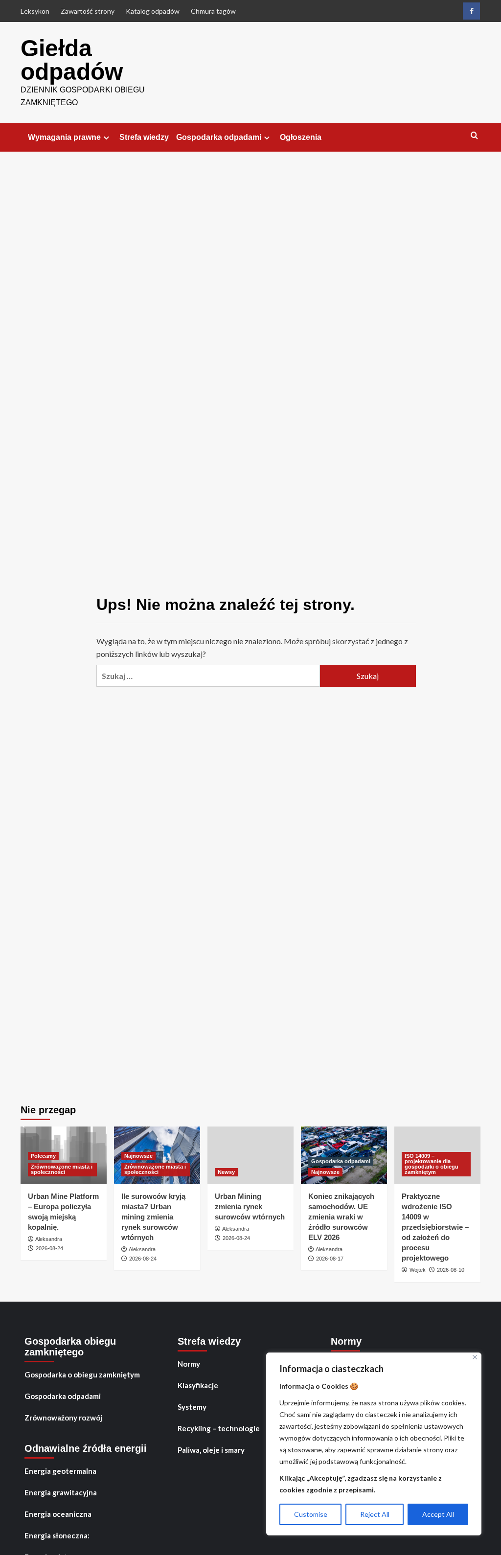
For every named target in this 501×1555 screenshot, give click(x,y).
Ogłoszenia (300, 137)
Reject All (374, 1514)
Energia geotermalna (60, 1470)
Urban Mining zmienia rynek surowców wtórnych (250, 1206)
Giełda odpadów (72, 60)
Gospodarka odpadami (218, 137)
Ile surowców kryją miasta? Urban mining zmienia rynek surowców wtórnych (153, 1216)
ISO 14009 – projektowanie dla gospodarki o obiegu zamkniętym (431, 1164)
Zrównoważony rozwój (63, 1417)
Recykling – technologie (219, 1428)
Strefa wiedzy (144, 137)
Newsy (226, 1172)
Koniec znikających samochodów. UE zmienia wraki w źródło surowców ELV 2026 (341, 1216)
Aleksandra (48, 1239)
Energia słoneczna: (57, 1535)
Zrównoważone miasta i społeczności (61, 1169)
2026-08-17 (329, 1259)
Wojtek (418, 1270)
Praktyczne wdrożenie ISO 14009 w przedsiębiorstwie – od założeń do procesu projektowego (435, 1227)
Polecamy (43, 1156)
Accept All (438, 1514)
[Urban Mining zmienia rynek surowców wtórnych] (250, 1155)
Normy (189, 1363)
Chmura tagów (213, 11)
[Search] (474, 135)
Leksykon (35, 11)
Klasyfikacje (198, 1385)
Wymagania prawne (64, 137)
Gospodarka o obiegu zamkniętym (82, 1374)
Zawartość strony (87, 11)
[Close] (475, 1357)
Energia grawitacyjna (60, 1492)
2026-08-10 (450, 1270)
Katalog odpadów (153, 11)
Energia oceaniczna (57, 1514)
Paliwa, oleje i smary (211, 1449)
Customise (310, 1514)
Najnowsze (138, 1156)
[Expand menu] (106, 138)
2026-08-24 (49, 1248)
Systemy (192, 1406)
